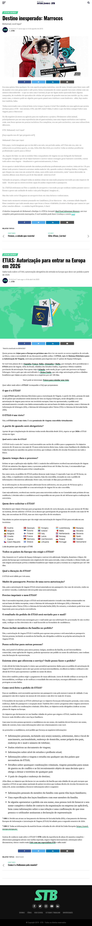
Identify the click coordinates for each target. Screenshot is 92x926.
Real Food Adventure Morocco (67, 211)
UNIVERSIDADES (68, 912)
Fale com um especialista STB (43, 842)
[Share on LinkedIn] (53, 81)
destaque (20, 857)
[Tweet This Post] (38, 81)
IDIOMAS (22, 912)
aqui (73, 214)
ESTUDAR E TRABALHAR (53, 912)
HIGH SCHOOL (38, 912)
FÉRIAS (29, 912)
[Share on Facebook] (24, 81)
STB (12, 31)
